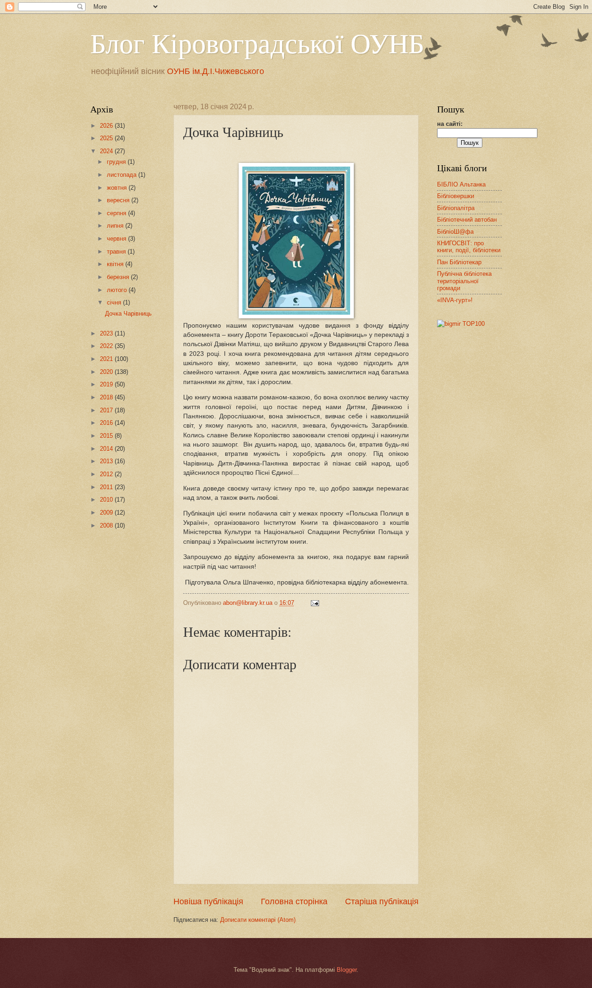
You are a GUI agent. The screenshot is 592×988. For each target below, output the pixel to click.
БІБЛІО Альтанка (461, 184)
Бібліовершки (455, 196)
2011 (107, 487)
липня (116, 225)
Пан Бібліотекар (459, 262)
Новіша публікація (208, 901)
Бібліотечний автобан (467, 219)
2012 (107, 474)
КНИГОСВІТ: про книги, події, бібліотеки (468, 247)
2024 (107, 151)
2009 (107, 512)
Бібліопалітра (456, 208)
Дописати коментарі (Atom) (258, 919)
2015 (107, 435)
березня (119, 276)
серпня (117, 213)
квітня (116, 264)
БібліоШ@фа (455, 231)
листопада (122, 174)
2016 (107, 422)
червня (117, 238)
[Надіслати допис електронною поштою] (314, 602)
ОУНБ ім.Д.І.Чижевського (215, 71)
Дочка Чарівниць (128, 313)
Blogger (347, 969)
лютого (118, 289)
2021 (107, 358)
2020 (107, 371)
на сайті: (449, 123)
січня (115, 302)
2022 (107, 345)
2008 (107, 525)
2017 (107, 410)
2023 (107, 333)
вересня (119, 200)
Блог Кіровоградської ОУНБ (257, 42)
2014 (107, 448)
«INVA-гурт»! (455, 300)
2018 (107, 397)
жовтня (118, 187)
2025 (107, 138)
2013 (107, 461)
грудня (117, 161)
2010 (107, 499)
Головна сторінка (294, 901)
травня (117, 251)
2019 (107, 384)
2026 (107, 125)
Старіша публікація (382, 901)
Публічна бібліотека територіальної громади (464, 281)
